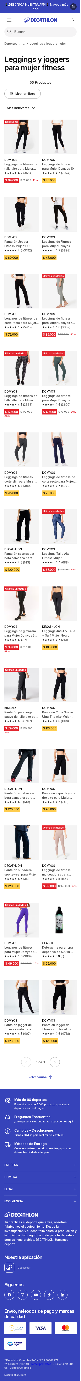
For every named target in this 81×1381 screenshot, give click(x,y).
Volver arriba (37, 1077)
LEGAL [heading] (9, 1188)
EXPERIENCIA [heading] (13, 1200)
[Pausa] (73, 6)
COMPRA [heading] (10, 1176)
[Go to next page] (55, 1062)
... (23, 43)
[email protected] (41, 1361)
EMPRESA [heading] (11, 1164)
